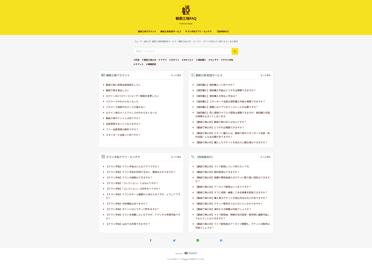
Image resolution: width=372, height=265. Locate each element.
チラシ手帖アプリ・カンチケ (198, 31)
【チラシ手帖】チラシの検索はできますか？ (129, 177)
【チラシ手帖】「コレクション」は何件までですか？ (133, 188)
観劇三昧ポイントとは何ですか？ (123, 118)
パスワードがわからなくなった (122, 101)
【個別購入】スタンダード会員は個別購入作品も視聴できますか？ (230, 101)
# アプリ (163, 59)
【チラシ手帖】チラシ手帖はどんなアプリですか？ (132, 166)
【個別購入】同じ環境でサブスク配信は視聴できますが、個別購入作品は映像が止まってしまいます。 (232, 114)
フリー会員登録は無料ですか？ (122, 129)
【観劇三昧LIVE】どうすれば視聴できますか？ (219, 127)
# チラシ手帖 (227, 59)
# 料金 (137, 59)
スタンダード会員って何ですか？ (123, 134)
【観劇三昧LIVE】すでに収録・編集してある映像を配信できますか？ (231, 192)
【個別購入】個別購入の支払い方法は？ (216, 96)
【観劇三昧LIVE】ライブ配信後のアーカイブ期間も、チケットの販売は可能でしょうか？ (232, 225)
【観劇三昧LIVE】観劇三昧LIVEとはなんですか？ (220, 122)
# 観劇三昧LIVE (149, 59)
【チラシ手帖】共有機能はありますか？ (127, 203)
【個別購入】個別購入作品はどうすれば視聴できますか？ (225, 90)
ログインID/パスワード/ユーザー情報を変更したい (132, 96)
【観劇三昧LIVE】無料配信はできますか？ (217, 172)
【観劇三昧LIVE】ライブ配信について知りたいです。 (223, 166)
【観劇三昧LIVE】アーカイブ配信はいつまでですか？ (223, 186)
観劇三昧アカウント (147, 31)
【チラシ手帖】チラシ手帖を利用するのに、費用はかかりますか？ (141, 172)
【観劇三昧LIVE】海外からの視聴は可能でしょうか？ (223, 209)
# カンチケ (214, 59)
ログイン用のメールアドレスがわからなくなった (131, 112)
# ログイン (174, 59)
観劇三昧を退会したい (117, 90)
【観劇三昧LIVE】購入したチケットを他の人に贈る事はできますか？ (231, 142)
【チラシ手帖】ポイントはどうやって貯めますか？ (132, 209)
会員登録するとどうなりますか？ (123, 123)
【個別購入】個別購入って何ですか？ (215, 84)
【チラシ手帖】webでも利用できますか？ (128, 224)
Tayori (185, 259)
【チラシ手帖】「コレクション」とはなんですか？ (132, 183)
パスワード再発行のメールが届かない (125, 107)
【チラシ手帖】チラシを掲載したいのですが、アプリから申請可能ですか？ (143, 216)
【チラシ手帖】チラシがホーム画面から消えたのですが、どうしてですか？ (143, 196)
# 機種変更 (151, 64)
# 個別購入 (201, 59)
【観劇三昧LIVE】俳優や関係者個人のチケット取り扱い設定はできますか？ (232, 179)
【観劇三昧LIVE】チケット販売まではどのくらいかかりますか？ (229, 203)
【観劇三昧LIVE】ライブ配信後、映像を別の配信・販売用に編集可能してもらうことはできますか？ (232, 216)
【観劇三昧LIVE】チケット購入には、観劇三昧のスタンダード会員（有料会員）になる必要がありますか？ (232, 135)
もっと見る (176, 75)
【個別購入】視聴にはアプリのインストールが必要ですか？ (226, 107)
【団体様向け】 (223, 31)
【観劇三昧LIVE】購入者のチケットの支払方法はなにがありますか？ (231, 198)
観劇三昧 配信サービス (170, 31)
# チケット (139, 64)
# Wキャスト (188, 59)
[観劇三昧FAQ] (186, 10)
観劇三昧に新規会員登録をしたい (123, 84)
